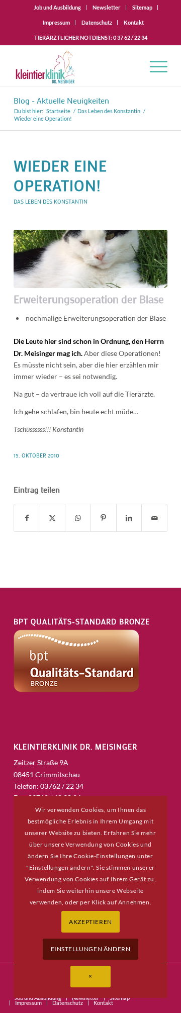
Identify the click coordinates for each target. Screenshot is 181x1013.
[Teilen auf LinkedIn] (129, 517)
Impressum (56, 22)
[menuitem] (57, 7)
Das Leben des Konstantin (50, 201)
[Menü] (153, 66)
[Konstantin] (90, 259)
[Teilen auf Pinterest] (103, 517)
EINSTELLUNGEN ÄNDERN (91, 949)
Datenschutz (96, 22)
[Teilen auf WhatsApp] (77, 517)
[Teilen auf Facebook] (27, 517)
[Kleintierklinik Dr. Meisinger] (75, 66)
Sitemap (142, 7)
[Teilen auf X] (52, 517)
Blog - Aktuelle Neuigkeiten (61, 100)
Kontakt (134, 22)
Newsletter (107, 7)
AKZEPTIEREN (90, 922)
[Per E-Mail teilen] (154, 517)
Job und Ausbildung (57, 7)
